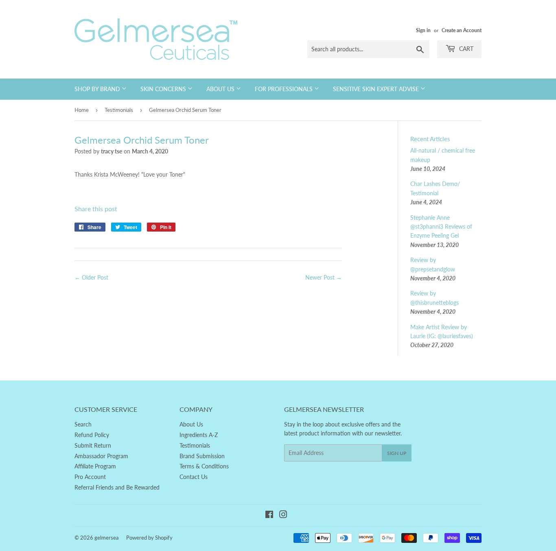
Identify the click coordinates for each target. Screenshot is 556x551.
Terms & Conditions (204, 466)
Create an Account (462, 30)
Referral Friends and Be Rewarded (117, 487)
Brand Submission (202, 456)
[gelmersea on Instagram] (283, 515)
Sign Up (396, 453)
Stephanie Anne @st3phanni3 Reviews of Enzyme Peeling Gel (441, 226)
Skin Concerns (164, 88)
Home (81, 110)
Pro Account (90, 476)
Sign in (423, 30)
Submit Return (92, 445)
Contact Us (193, 476)
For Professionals (284, 88)
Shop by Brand (98, 88)
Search (83, 424)
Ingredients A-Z (198, 434)
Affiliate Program (95, 466)
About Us (221, 88)
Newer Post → (323, 277)
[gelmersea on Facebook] (269, 515)
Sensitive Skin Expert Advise (376, 88)
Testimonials (119, 110)
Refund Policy (91, 434)
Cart (465, 48)
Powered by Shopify (149, 537)
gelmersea (106, 537)
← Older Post (91, 277)
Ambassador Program (101, 456)
